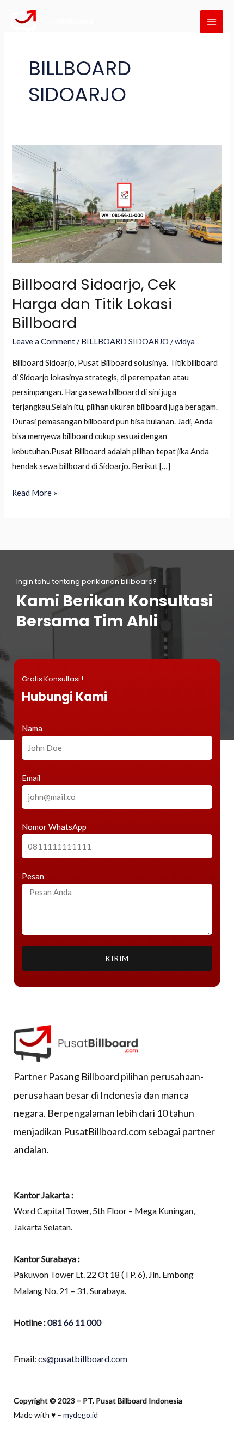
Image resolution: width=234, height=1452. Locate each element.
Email (31, 778)
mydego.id (80, 1414)
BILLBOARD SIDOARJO (125, 341)
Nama (32, 728)
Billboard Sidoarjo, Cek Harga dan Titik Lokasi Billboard (94, 304)
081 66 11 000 (74, 1322)
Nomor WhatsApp (54, 827)
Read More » (34, 491)
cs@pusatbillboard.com (82, 1358)
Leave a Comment (43, 341)
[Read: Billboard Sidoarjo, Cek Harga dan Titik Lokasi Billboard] (116, 203)
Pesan (33, 876)
